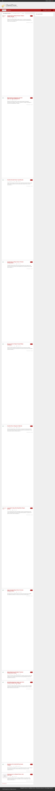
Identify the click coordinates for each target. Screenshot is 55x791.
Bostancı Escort (40, 788)
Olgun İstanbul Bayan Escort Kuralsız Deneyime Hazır (15, 590)
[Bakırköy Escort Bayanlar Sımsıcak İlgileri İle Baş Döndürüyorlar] (5, 98)
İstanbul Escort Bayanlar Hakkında (14, 425)
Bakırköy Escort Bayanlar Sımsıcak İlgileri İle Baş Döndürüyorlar (14, 98)
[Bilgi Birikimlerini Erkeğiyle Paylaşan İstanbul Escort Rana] (5, 672)
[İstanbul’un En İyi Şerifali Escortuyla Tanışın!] (5, 764)
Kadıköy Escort (32, 788)
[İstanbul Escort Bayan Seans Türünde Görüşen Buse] (5, 262)
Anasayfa (4, 10)
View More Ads (4, 783)
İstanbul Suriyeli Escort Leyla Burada (15, 179)
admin (10, 17)
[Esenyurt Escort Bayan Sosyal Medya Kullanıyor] (5, 344)
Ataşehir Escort (24, 788)
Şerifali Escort (10, 766)
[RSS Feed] (2, 0)
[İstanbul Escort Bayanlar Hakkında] (5, 426)
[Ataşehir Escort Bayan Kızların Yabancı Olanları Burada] (5, 16)
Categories (9, 10)
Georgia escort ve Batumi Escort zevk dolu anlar (15, 775)
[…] (16, 21)
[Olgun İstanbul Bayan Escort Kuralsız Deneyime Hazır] (5, 590)
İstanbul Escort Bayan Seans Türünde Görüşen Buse (15, 262)
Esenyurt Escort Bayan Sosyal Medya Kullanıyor (15, 344)
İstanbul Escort (11, 181)
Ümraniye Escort (48, 788)
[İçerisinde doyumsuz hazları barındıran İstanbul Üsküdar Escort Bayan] (5, 682)
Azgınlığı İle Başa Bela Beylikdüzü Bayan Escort (16, 508)
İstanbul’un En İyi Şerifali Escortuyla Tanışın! (15, 765)
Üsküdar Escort (11, 684)
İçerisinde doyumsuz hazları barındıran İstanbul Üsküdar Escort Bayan (15, 683)
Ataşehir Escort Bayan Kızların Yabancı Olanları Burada (15, 16)
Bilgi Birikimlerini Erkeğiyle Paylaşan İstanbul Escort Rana (15, 672)
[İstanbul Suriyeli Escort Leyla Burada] (5, 180)
